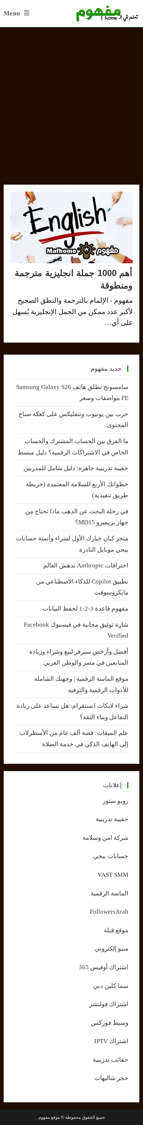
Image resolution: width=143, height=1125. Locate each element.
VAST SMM (113, 874)
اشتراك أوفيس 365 (103, 967)
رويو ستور (115, 800)
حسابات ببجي (110, 856)
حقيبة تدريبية (112, 819)
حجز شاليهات (111, 1078)
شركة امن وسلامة (105, 837)
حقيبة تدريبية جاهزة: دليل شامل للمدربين (75, 468)
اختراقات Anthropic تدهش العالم (85, 565)
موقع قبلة (116, 930)
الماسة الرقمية (109, 893)
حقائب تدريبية (110, 1059)
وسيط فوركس (109, 1022)
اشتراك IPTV (111, 1041)
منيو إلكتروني (111, 948)
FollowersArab (109, 911)
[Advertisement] (71, 102)
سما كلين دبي (110, 985)
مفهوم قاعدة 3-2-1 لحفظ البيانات (85, 608)
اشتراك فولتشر (108, 1004)
